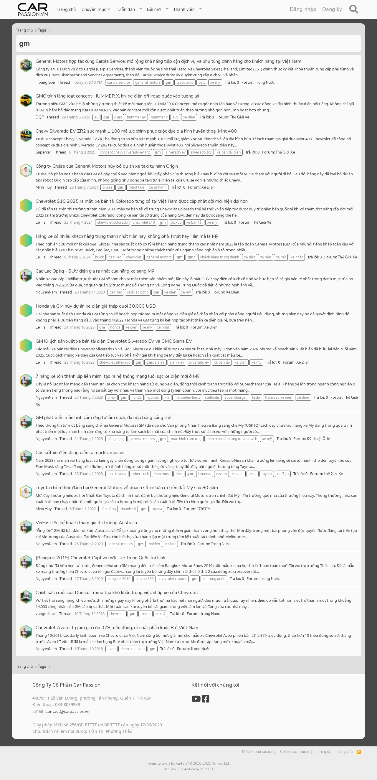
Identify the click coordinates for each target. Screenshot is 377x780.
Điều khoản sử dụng (259, 751)
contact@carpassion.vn (67, 711)
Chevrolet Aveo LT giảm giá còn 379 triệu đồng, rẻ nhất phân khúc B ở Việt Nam (117, 627)
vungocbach (46, 613)
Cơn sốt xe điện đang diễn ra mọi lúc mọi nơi (80, 452)
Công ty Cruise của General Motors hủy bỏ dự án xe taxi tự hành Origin (107, 166)
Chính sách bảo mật (297, 751)
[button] (96, 9)
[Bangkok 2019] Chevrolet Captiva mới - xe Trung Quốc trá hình (100, 558)
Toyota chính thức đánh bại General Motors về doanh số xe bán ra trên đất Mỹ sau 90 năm (127, 487)
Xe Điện (208, 187)
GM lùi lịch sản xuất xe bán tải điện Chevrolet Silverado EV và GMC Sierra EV (114, 341)
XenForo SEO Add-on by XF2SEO (188, 769)
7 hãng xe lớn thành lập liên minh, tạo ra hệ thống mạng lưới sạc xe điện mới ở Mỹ (117, 376)
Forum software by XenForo (189, 763)
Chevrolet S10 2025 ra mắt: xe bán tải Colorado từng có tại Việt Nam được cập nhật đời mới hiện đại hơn (142, 201)
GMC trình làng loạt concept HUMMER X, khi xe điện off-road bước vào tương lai (117, 96)
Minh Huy (44, 187)
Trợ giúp (325, 751)
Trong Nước (265, 82)
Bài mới (154, 9)
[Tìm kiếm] (353, 9)
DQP (40, 117)
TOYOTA (203, 509)
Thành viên (184, 9)
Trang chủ (66, 9)
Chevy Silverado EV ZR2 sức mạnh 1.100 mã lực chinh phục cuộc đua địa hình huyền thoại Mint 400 (136, 131)
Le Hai (41, 222)
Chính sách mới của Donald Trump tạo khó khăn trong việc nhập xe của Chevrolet (117, 592)
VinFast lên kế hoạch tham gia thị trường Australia (86, 523)
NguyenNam (46, 292)
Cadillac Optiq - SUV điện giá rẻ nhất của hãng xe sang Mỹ (95, 271)
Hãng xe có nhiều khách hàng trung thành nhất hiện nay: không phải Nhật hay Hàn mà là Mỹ (127, 236)
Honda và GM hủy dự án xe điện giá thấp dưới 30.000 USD (96, 306)
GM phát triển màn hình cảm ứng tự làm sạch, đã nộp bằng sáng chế (103, 417)
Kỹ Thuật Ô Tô (318, 438)
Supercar (43, 152)
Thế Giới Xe (239, 117)
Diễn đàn (126, 9)
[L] (26, 205)
